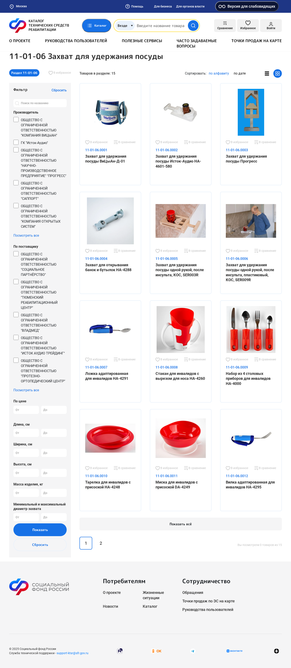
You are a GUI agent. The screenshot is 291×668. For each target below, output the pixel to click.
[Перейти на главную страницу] (39, 25)
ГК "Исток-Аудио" (34, 143)
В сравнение (126, 142)
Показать (40, 529)
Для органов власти (190, 6)
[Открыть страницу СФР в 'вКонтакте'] (234, 651)
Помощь (137, 6)
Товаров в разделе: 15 (97, 73)
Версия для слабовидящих (251, 6)
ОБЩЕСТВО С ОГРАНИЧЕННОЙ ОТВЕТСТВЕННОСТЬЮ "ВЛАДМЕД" (38, 323)
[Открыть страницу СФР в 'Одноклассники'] (156, 651)
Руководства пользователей (76, 40)
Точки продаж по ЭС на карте (208, 601)
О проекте (19, 40)
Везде (122, 25)
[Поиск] (17, 103)
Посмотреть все (26, 235)
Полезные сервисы (142, 40)
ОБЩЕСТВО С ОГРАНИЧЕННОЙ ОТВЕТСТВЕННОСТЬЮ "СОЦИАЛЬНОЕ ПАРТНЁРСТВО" (38, 264)
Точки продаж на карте (256, 40)
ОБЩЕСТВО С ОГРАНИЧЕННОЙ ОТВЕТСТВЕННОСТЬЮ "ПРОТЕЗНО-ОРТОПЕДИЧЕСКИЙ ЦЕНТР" (43, 371)
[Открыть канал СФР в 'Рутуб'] (119, 651)
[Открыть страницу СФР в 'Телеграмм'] (192, 651)
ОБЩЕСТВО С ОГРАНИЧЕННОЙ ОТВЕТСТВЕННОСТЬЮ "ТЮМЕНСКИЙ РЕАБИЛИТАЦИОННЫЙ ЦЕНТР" (39, 295)
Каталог (150, 606)
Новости (110, 606)
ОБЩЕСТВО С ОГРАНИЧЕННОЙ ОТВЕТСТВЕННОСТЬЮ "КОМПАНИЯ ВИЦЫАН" (39, 127)
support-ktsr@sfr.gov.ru (72, 653)
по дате (240, 73)
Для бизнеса (163, 6)
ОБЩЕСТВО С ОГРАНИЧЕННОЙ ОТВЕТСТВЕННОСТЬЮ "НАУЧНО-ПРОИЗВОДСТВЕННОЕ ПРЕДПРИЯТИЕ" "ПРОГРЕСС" (43, 163)
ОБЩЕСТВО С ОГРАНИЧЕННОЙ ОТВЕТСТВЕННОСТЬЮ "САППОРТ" (38, 191)
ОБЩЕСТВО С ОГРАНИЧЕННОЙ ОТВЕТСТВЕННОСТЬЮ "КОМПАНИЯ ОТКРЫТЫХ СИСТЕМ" (41, 216)
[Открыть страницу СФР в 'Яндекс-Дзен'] (276, 651)
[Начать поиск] (193, 25)
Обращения (192, 592)
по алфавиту (219, 73)
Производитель (25, 112)
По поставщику (25, 247)
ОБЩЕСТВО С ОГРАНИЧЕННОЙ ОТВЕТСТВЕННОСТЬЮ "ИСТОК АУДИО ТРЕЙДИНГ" (43, 345)
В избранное (62, 72)
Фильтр (20, 89)
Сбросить (40, 544)
